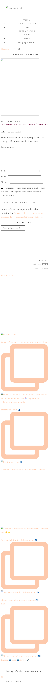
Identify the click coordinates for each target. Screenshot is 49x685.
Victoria (5, 49)
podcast (27, 35)
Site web (5, 182)
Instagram (40, 264)
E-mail (4, 176)
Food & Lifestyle (27, 24)
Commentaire (8, 147)
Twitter (43, 260)
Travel (27, 27)
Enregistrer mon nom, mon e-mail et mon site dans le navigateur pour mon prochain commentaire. (23, 191)
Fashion (27, 20)
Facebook (41, 268)
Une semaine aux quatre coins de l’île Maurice (24, 122)
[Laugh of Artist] (24, 8)
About (27, 38)
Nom (3, 170)
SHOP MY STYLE (27, 31)
